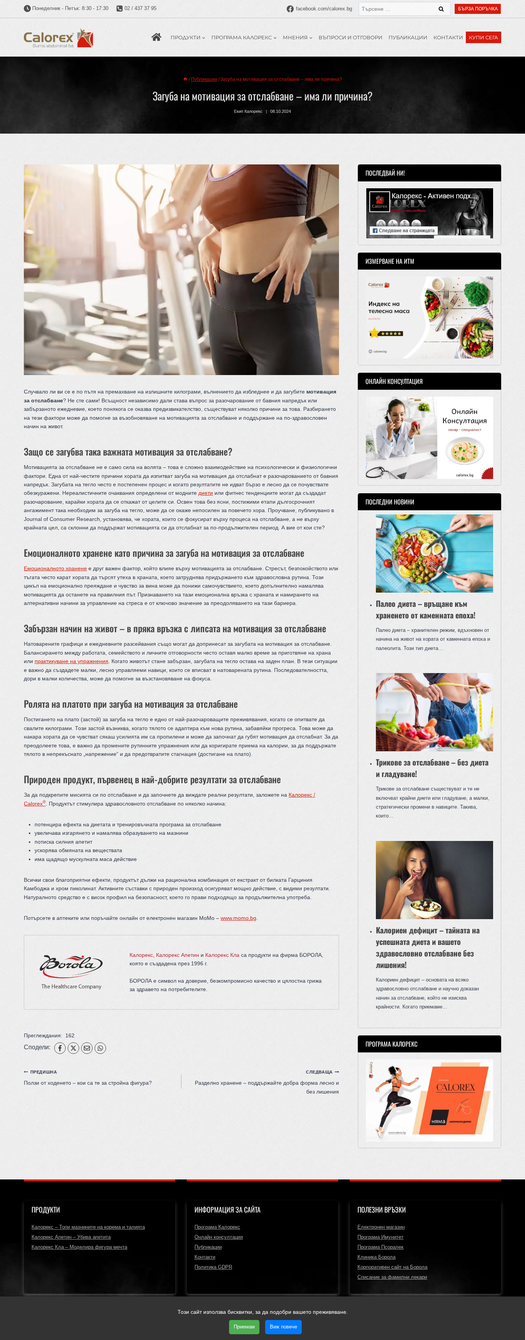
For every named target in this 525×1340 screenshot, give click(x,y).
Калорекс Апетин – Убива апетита (71, 1237)
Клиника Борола (376, 1257)
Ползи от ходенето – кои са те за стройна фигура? (88, 1078)
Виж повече (283, 1327)
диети (205, 493)
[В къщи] (185, 79)
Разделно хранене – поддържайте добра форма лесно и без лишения (267, 1082)
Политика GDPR (213, 1267)
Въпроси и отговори (350, 37)
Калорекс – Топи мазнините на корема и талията (88, 1227)
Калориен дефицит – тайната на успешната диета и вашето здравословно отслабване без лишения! (428, 947)
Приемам (244, 1327)
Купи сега (483, 37)
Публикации (408, 37)
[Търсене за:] (405, 9)
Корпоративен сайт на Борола (392, 1267)
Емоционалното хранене (55, 568)
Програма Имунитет (380, 1237)
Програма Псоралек (380, 1247)
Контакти (448, 37)
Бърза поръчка (478, 9)
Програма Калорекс (217, 1227)
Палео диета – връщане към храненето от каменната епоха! (425, 609)
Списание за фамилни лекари (392, 1277)
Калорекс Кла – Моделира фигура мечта (79, 1247)
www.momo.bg (238, 918)
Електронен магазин (381, 1227)
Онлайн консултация (218, 1237)
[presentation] (434, 553)
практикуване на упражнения (71, 661)
